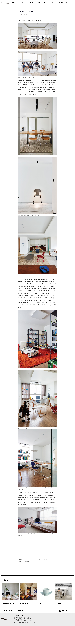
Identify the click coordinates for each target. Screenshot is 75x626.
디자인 (35, 559)
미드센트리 (45, 559)
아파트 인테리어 (52, 559)
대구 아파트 (30, 559)
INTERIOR (20, 9)
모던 (40, 559)
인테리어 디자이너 (27, 561)
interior (20, 559)
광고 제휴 (11, 610)
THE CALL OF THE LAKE (8, 604)
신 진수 (25, 14)
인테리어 (20, 561)
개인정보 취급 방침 (22, 610)
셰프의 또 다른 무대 (24, 604)
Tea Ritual (40, 604)
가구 (25, 559)
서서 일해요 (58, 604)
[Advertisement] (37, 549)
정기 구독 (15, 610)
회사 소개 (6, 610)
